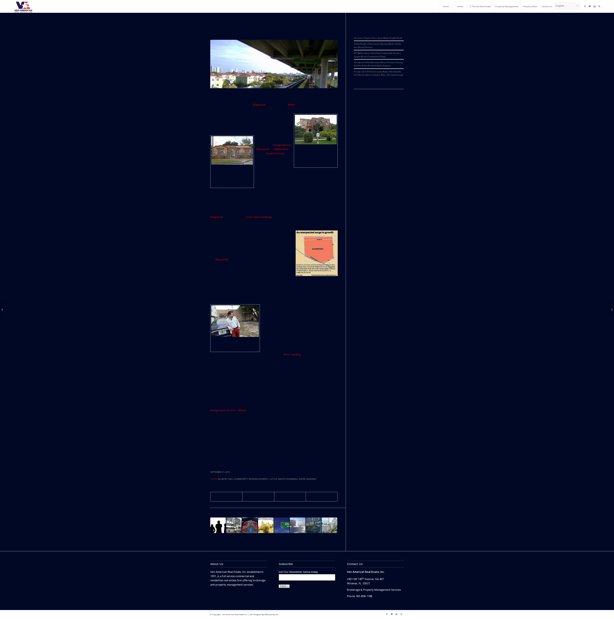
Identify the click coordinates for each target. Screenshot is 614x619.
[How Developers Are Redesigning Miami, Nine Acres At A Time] (313, 525)
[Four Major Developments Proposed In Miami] (266, 525)
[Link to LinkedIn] (594, 6)
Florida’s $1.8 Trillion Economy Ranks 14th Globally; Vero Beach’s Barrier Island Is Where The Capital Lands (378, 73)
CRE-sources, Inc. (271, 614)
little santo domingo (284, 478)
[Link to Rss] (599, 6)
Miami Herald (228, 463)
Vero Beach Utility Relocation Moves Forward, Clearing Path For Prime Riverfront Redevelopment (378, 64)
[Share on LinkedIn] (290, 496)
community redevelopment (251, 478)
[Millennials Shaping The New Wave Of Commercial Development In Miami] (218, 525)
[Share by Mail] (322, 496)
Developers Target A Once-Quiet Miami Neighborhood (378, 37)
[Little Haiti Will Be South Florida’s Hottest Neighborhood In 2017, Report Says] (250, 525)
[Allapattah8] (274, 64)
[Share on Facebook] (226, 496)
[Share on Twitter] (258, 496)
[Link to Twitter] (589, 6)
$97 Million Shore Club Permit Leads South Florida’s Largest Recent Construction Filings (377, 54)
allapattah (225, 478)
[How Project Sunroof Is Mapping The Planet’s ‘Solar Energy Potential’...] (2, 309)
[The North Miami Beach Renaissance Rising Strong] (234, 525)
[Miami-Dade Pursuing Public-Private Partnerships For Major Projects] (611, 309)
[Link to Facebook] (585, 6)
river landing (307, 478)
